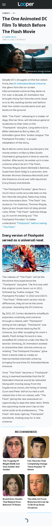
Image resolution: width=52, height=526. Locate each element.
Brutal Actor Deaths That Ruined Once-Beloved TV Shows (12, 502)
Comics (6, 13)
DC (14, 13)
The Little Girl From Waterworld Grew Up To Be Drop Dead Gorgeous (38, 503)
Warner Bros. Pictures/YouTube (39, 71)
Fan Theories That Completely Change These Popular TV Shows (37, 465)
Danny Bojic (11, 37)
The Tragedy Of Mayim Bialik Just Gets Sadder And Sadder (11, 465)
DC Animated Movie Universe (29, 83)
